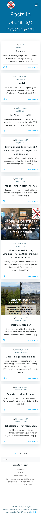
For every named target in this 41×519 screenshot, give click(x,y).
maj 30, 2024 (20, 111)
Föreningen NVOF (21, 76)
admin (21, 44)
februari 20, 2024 (21, 352)
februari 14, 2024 (21, 422)
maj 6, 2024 (20, 182)
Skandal (20, 472)
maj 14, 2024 (20, 143)
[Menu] (36, 5)
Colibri (33, 512)
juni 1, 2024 (20, 79)
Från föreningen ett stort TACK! (20, 485)
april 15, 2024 (20, 246)
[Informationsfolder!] (20, 298)
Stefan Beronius (21, 108)
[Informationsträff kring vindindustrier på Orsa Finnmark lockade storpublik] (20, 224)
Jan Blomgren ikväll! (20, 476)
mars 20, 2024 (20, 321)
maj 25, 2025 (20, 47)
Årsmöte (20, 469)
